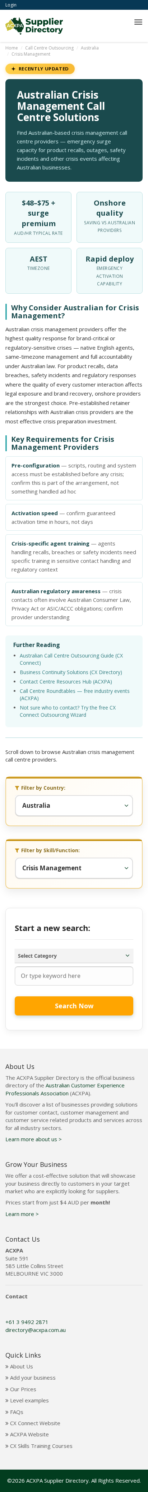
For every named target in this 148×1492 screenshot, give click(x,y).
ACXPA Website (29, 1434)
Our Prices (22, 1389)
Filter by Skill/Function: (50, 850)
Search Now (74, 1005)
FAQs (16, 1411)
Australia (90, 48)
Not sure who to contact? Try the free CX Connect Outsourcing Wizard (68, 711)
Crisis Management (30, 54)
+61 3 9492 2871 (26, 1321)
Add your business (32, 1377)
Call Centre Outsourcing (49, 48)
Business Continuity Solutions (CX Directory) (71, 672)
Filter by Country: (43, 787)
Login (11, 5)
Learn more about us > (33, 1139)
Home (11, 48)
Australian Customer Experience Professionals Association (65, 1089)
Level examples (29, 1400)
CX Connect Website (34, 1423)
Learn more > (22, 1213)
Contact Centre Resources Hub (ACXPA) (66, 681)
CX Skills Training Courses (41, 1445)
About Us (21, 1366)
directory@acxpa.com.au (35, 1329)
